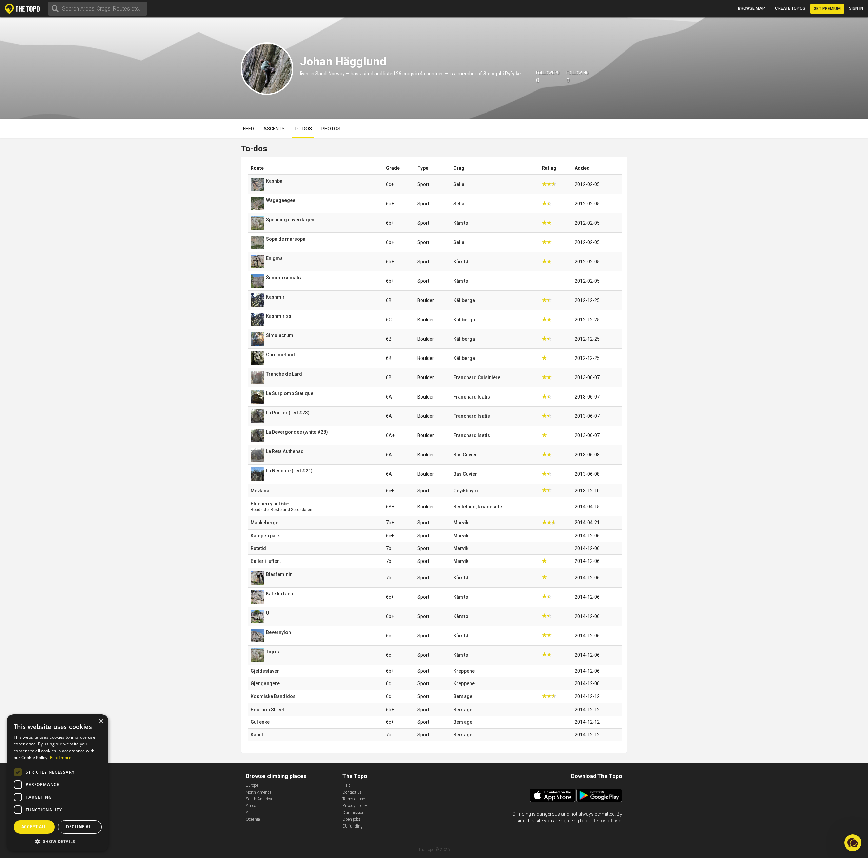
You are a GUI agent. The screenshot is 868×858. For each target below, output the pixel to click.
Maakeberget (265, 522)
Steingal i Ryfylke (502, 73)
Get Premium (827, 8)
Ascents (274, 128)
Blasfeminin (279, 574)
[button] (58, 841)
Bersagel (463, 696)
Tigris (272, 651)
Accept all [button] (34, 827)
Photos (330, 128)
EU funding (352, 826)
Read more (61, 757)
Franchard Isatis (471, 397)
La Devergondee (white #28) (297, 432)
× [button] (100, 721)
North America (259, 792)
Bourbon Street (267, 709)
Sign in (856, 8)
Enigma (274, 258)
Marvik (460, 522)
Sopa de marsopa (285, 239)
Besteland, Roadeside (477, 506)
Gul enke (260, 722)
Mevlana (260, 490)
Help (346, 785)
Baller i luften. (266, 561)
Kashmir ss (278, 316)
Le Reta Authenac (284, 451)
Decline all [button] (80, 827)
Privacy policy (354, 805)
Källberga (464, 300)
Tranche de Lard (284, 374)
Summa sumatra (284, 277)
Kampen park (265, 535)
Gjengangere (265, 683)
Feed (248, 128)
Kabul (257, 734)
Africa (251, 805)
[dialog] (57, 782)
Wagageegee (280, 200)
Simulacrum (279, 335)
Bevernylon (278, 632)
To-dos (303, 128)
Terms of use (353, 799)
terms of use (607, 820)
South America (259, 799)
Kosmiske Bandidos (273, 696)
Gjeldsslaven (265, 671)
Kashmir (275, 297)
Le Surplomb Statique (289, 393)
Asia (250, 812)
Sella (459, 184)
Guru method (280, 355)
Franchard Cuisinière (476, 377)
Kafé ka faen (279, 593)
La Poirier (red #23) (288, 412)
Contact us (352, 792)
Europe (252, 785)
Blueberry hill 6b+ (270, 503)
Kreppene (464, 671)
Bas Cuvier (465, 454)
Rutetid (258, 548)
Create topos (790, 8)
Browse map (751, 8)
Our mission (353, 812)
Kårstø (460, 223)
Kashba (274, 181)
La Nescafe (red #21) (289, 470)
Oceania (253, 819)
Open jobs (351, 819)
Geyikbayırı (465, 490)
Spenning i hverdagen (290, 219)
